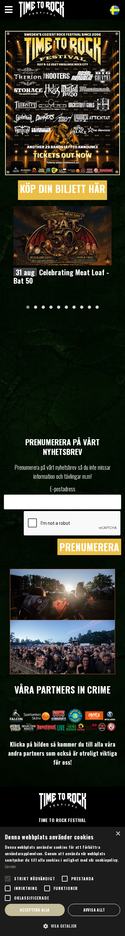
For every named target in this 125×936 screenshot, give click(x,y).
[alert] (62, 881)
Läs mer (10, 866)
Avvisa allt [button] (94, 909)
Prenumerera (89, 547)
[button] (28, 307)
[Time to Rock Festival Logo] (62, 802)
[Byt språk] (115, 10)
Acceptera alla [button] (35, 909)
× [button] (117, 833)
